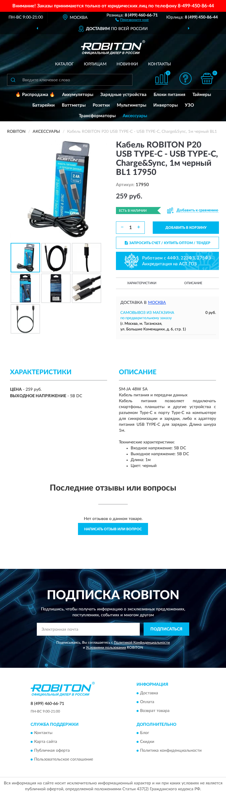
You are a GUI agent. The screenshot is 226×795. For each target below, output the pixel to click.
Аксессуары (135, 116)
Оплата (147, 702)
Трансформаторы (97, 116)
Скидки (147, 742)
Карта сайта (45, 742)
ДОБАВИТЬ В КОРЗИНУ (186, 227)
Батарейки (43, 105)
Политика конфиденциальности (171, 750)
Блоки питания (169, 94)
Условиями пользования (106, 647)
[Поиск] (13, 80)
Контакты (159, 64)
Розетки (101, 105)
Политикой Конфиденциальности (142, 642)
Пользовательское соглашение (63, 759)
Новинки (127, 64)
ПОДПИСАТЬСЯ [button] (166, 629)
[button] (132, 19)
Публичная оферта (52, 750)
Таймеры (201, 94)
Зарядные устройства (123, 94)
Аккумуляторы (77, 94)
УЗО (189, 105)
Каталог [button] (64, 64)
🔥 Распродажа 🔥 (35, 94)
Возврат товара (155, 711)
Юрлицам (95, 64)
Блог (144, 733)
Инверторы (165, 105)
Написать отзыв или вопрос (113, 529)
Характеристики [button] (141, 283)
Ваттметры (74, 105)
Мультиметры (131, 105)
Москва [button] (157, 303)
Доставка (149, 693)
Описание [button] (193, 283)
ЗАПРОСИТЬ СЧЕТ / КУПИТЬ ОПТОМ (169, 243)
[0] (207, 78)
